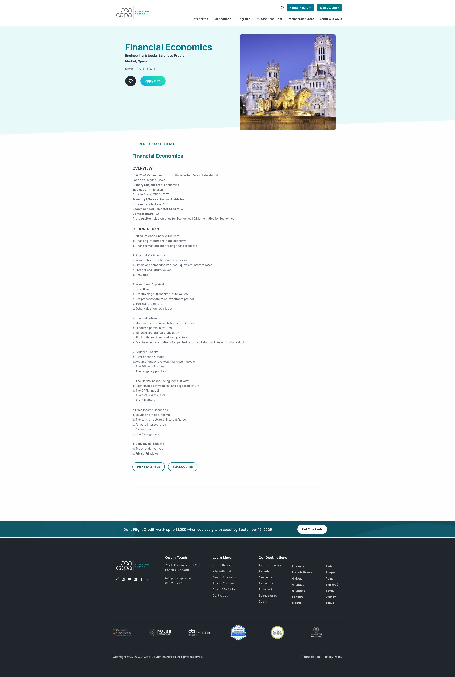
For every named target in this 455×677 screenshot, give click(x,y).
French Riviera (302, 572)
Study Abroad (222, 565)
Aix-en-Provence (270, 565)
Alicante (264, 571)
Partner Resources (301, 19)
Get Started (199, 19)
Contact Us (220, 595)
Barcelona (266, 583)
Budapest (265, 589)
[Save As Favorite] (130, 81)
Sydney (330, 597)
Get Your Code (312, 529)
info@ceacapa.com (178, 578)
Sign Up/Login (329, 8)
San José (331, 585)
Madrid (297, 603)
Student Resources (269, 19)
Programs (243, 19)
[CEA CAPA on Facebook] (141, 579)
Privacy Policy (332, 657)
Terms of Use (311, 657)
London (297, 597)
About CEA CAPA (331, 19)
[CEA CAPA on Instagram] (123, 579)
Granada (298, 585)
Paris (329, 566)
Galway (297, 579)
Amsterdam (266, 577)
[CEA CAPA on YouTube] (129, 579)
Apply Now (153, 81)
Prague (330, 572)
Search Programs (224, 577)
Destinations (222, 19)
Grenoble (298, 591)
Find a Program (300, 8)
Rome (329, 579)
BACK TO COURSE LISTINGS (156, 144)
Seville (329, 591)
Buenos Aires (268, 595)
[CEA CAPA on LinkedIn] (135, 579)
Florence (298, 566)
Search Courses (223, 583)
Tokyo (329, 603)
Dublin (263, 601)
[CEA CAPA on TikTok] (116, 579)
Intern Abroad (222, 571)
